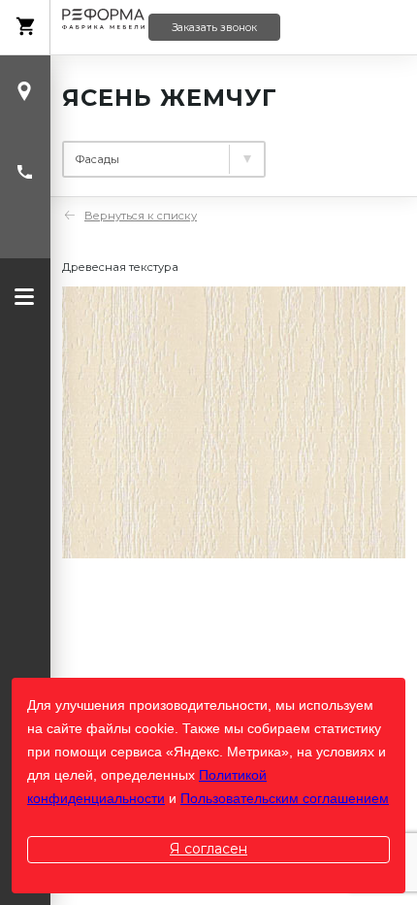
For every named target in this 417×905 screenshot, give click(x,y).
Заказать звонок (214, 27)
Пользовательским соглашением (284, 798)
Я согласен (208, 848)
